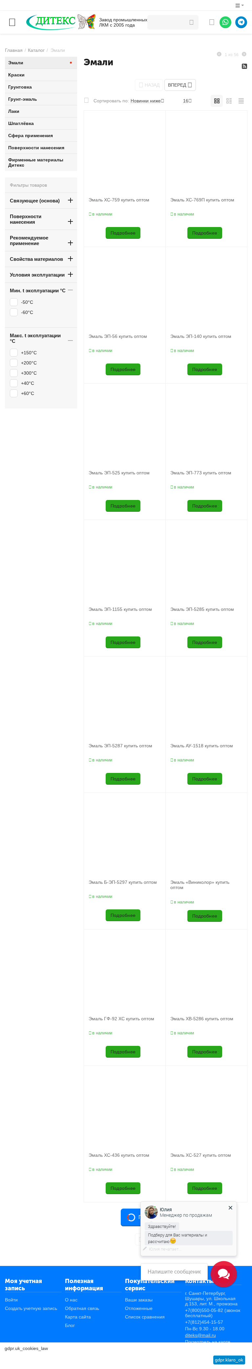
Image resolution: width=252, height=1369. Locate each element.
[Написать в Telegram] (241, 22)
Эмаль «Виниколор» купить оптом (199, 885)
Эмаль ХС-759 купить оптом (119, 199)
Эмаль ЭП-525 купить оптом (119, 472)
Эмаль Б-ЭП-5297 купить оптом (123, 882)
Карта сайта (78, 1316)
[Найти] (191, 22)
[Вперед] (244, 54)
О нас (71, 1299)
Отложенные (139, 1308)
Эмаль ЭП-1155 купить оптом (120, 609)
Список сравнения (145, 1316)
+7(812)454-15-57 (204, 1322)
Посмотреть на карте (207, 1341)
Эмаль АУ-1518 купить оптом (201, 745)
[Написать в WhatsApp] (225, 22)
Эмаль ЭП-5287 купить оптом (120, 745)
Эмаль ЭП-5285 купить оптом (202, 609)
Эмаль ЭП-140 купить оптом (200, 336)
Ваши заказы (139, 1299)
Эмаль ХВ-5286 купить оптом (201, 1018)
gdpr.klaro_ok (229, 1359)
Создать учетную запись (31, 1308)
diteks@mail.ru (200, 1335)
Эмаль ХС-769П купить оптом (202, 199)
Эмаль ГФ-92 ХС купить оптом (121, 1018)
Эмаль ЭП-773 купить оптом (200, 472)
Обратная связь (82, 1308)
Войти (11, 1299)
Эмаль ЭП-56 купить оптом (118, 336)
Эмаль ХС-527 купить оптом (200, 1155)
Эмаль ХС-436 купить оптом (119, 1155)
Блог (70, 1325)
